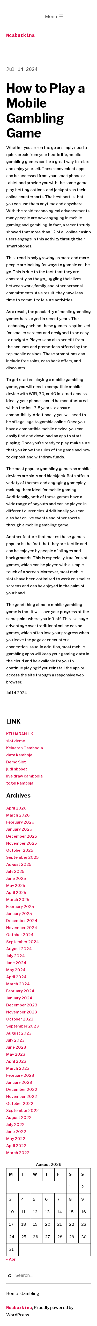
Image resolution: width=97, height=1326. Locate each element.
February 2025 (20, 906)
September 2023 (22, 1026)
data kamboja (19, 755)
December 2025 (21, 836)
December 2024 (22, 920)
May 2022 (15, 1138)
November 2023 (21, 1012)
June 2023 (16, 1047)
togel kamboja (19, 783)
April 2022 (16, 1145)
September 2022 (22, 1110)
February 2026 (20, 822)
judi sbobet (16, 769)
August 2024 (19, 949)
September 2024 (22, 941)
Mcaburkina (20, 35)
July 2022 (15, 1124)
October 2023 (19, 1019)
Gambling (29, 1293)
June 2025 (16, 878)
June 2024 (16, 963)
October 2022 (19, 1103)
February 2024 (20, 991)
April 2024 (16, 977)
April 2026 (16, 808)
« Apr (11, 1259)
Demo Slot (16, 762)
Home (12, 1293)
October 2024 (20, 934)
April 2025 (16, 892)
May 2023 (15, 1054)
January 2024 (19, 998)
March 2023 (17, 1068)
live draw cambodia (24, 776)
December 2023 (21, 1005)
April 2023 (16, 1061)
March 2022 (17, 1152)
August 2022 (19, 1117)
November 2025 (21, 843)
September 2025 (22, 857)
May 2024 (16, 970)
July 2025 (15, 871)
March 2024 (18, 984)
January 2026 (19, 829)
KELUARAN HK (19, 734)
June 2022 (16, 1131)
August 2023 (19, 1033)
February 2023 (20, 1075)
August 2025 (18, 864)
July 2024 (15, 956)
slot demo (15, 741)
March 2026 (17, 815)
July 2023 (15, 1040)
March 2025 (17, 899)
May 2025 (15, 885)
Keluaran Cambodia (24, 748)
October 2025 (19, 850)
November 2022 (21, 1096)
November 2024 (21, 927)
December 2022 (21, 1089)
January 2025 (19, 913)
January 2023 (19, 1082)
